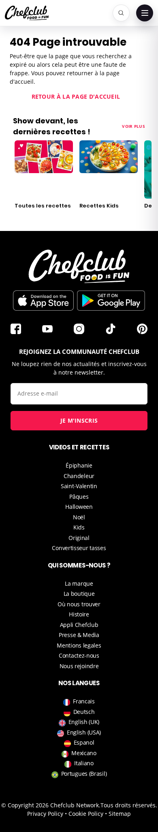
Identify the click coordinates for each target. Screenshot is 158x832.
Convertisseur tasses (79, 548)
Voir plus (133, 126)
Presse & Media (79, 635)
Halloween (78, 506)
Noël (79, 517)
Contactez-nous (79, 655)
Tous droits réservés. (128, 805)
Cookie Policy (85, 813)
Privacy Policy (45, 813)
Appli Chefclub (79, 625)
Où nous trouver (79, 604)
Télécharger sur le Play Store (111, 300)
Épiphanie (79, 465)
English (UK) (83, 722)
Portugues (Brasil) (84, 773)
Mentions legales (79, 645)
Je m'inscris (79, 420)
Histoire (79, 614)
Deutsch (84, 712)
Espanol (84, 742)
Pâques (78, 496)
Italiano (84, 763)
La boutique (79, 593)
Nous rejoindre (79, 666)
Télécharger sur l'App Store (43, 300)
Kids (79, 527)
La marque (79, 583)
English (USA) (84, 732)
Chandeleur (79, 476)
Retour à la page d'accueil (76, 96)
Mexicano (83, 753)
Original (79, 538)
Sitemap (120, 813)
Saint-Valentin (79, 486)
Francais (84, 701)
